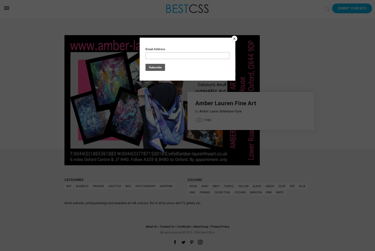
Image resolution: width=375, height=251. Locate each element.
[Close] (234, 39)
